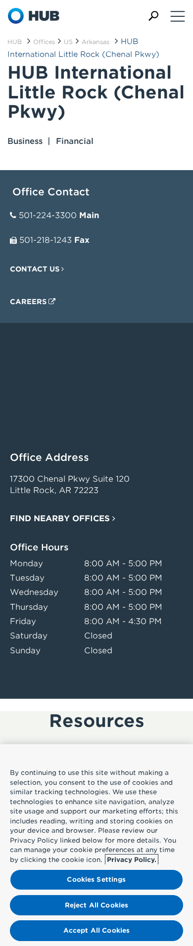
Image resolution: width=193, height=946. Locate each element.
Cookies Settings (96, 879)
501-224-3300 (48, 215)
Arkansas (95, 41)
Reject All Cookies (96, 905)
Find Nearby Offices (61, 518)
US (68, 41)
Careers (29, 302)
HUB (14, 41)
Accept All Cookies (96, 930)
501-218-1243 (45, 240)
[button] (153, 16)
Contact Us (35, 269)
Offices (44, 41)
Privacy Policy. (131, 859)
